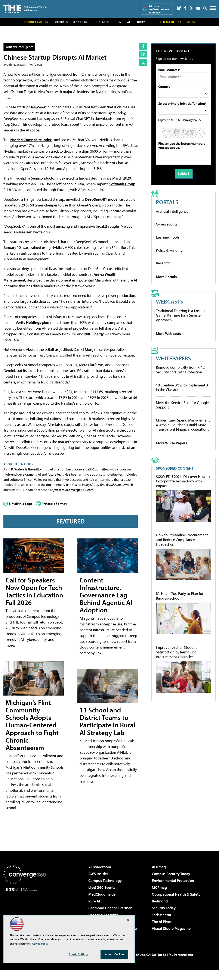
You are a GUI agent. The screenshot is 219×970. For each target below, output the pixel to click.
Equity (140, 22)
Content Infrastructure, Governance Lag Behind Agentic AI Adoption (106, 595)
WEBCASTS (169, 301)
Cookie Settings (78, 954)
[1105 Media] (24, 913)
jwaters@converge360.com (73, 490)
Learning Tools (167, 237)
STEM (118, 22)
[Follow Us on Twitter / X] (191, 8)
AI (128, 22)
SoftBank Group (122, 183)
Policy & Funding (169, 250)
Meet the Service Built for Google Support (182, 405)
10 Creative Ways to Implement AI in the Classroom (182, 387)
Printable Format (54, 503)
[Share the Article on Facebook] (143, 46)
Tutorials (60, 22)
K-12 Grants (81, 22)
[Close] (128, 919)
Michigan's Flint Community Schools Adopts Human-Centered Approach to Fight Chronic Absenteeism (32, 725)
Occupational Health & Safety (176, 894)
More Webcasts (168, 333)
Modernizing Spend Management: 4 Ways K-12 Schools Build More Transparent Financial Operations (183, 425)
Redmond (160, 901)
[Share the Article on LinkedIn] (143, 54)
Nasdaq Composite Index (31, 139)
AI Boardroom (99, 866)
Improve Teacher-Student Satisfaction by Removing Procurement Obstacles (176, 652)
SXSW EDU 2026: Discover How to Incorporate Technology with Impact (183, 481)
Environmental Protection (173, 880)
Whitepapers (173, 358)
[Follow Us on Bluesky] (179, 8)
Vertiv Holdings (28, 322)
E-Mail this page (20, 503)
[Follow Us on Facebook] (185, 8)
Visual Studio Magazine (171, 928)
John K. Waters (14, 469)
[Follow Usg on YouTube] (198, 8)
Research (102, 22)
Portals (167, 202)
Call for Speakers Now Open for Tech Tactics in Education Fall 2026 (34, 591)
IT (152, 22)
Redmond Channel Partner (110, 907)
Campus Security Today (171, 873)
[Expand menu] (213, 9)
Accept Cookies (114, 954)
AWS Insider (98, 873)
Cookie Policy (40, 943)
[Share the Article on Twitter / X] (143, 62)
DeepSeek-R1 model (101, 199)
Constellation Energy (44, 334)
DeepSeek (37, 107)
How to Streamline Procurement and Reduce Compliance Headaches (182, 540)
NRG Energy (94, 334)
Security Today (164, 907)
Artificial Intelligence (19, 47)
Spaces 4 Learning (103, 914)
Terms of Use (135, 954)
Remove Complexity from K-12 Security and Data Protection (180, 369)
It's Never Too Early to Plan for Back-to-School (179, 595)
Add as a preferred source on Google (158, 9)
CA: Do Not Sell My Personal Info (169, 954)
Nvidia (101, 91)
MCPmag (159, 887)
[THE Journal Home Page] (25, 8)
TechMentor (161, 914)
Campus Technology (105, 880)
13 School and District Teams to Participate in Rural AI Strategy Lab (107, 721)
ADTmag (159, 866)
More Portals (166, 276)
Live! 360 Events (101, 887)
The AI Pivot (162, 921)
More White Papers (171, 443)
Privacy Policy (192, 120)
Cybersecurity (167, 224)
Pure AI (94, 901)
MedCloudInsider (102, 894)
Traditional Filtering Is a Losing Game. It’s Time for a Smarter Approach (180, 315)
